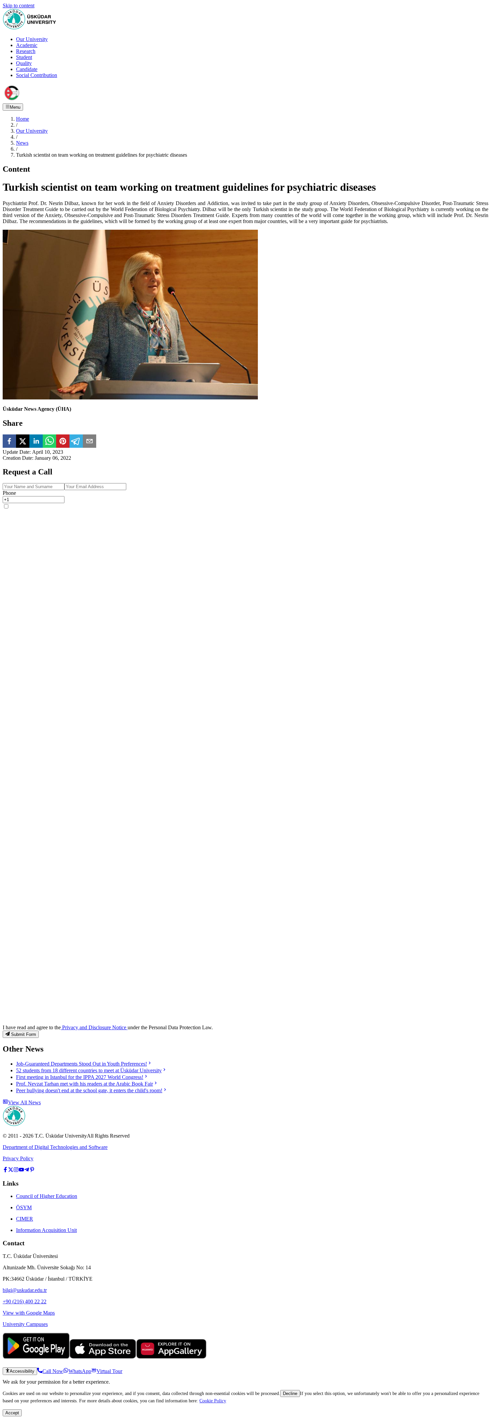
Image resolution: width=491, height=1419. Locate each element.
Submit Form (23, 1034)
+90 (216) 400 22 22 (24, 1301)
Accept (12, 1412)
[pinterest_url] (32, 1170)
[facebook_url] (5, 1170)
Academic (26, 45)
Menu (15, 107)
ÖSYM (24, 1207)
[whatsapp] (49, 441)
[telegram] (76, 441)
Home (22, 119)
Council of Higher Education (46, 1196)
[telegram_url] (26, 1170)
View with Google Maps (29, 1313)
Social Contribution (36, 75)
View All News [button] (24, 1102)
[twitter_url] (10, 1170)
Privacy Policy (18, 1158)
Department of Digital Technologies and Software (55, 1147)
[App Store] (102, 1357)
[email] (89, 441)
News (22, 143)
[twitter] (22, 441)
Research (25, 51)
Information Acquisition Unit (46, 1230)
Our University (32, 39)
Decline (290, 1393)
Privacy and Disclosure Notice (94, 1027)
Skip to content (18, 5)
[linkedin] (36, 441)
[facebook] (9, 441)
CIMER (24, 1219)
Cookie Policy (212, 1400)
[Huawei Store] (171, 1357)
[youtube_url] (21, 1170)
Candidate (26, 69)
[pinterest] (62, 441)
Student (24, 57)
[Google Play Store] (36, 1357)
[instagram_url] (16, 1170)
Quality (24, 63)
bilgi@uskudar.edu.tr (25, 1290)
